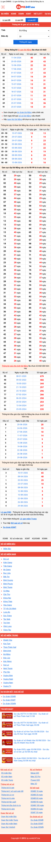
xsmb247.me (34, 838)
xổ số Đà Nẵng (25, 116)
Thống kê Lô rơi (7, 795)
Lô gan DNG (6, 512)
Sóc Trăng (7, 616)
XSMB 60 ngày (37, 798)
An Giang (7, 570)
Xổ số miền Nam (8, 554)
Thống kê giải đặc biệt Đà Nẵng (15, 366)
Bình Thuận (7, 587)
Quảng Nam (8, 683)
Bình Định (7, 651)
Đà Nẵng (6, 654)
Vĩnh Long (7, 626)
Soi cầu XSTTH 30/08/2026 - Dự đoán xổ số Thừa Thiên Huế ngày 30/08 (31, 724)
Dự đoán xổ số (36, 817)
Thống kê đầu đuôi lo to (11, 805)
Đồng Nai (7, 598)
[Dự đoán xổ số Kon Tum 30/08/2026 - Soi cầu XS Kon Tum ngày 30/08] (7, 733)
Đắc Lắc (6, 658)
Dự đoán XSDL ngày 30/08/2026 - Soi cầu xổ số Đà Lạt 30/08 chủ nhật (31, 750)
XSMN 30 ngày (37, 809)
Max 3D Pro (35, 776)
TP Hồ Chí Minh (9, 608)
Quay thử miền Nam (9, 824)
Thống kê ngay (25, 42)
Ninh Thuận (7, 668)
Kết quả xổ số (17, 523)
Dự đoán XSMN (9, 703)
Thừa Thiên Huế (9, 647)
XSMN (21, 14)
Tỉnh (3, 30)
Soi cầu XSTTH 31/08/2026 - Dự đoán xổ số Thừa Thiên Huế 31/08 (31, 715)
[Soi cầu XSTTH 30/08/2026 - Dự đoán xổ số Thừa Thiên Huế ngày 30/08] (7, 725)
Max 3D (34, 784)
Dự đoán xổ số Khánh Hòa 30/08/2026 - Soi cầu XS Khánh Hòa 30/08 (32, 741)
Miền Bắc (7, 549)
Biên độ (4, 36)
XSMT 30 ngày (37, 812)
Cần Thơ (6, 594)
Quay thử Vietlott (8, 827)
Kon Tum (6, 644)
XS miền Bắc (6, 773)
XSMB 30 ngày (37, 795)
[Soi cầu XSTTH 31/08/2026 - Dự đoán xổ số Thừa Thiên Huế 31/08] (7, 716)
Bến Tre (6, 577)
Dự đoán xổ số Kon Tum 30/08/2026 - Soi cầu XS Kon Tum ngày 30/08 (31, 732)
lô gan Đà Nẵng (24, 50)
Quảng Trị (7, 686)
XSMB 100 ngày (37, 805)
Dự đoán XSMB (9, 696)
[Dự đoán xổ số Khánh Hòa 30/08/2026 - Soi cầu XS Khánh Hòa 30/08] (7, 742)
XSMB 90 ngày (37, 802)
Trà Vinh (6, 623)
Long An (6, 612)
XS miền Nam (6, 776)
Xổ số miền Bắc (8, 544)
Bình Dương (8, 580)
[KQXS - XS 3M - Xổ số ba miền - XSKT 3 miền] (25, 8)
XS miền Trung (7, 780)
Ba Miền (5, 14)
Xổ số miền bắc (16, 538)
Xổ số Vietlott (36, 770)
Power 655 (35, 780)
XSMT (28, 14)
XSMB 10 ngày (37, 791)
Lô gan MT (32, 20)
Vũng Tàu (7, 630)
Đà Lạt (6, 559)
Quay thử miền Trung (9, 820)
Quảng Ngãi (8, 679)
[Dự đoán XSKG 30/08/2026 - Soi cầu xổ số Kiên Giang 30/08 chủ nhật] (7, 760)
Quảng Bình (8, 675)
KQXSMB (36, 538)
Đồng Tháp (7, 601)
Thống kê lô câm (8, 809)
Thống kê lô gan (7, 788)
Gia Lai (6, 665)
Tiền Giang (7, 566)
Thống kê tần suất (8, 802)
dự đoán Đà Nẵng (24, 112)
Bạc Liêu (7, 573)
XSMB (13, 14)
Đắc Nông (7, 661)
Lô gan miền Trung (28, 519)
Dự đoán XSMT (9, 527)
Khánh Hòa (7, 640)
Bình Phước (8, 584)
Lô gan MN (19, 20)
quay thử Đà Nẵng (14, 119)
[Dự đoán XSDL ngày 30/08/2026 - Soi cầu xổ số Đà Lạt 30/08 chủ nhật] (7, 751)
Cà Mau (6, 591)
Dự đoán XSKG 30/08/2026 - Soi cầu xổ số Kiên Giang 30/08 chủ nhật (32, 759)
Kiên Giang (7, 562)
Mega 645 (35, 773)
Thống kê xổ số (7, 784)
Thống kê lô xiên (8, 798)
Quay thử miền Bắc (9, 816)
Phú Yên (6, 672)
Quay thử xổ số (7, 813)
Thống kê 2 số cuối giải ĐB (12, 791)
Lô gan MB (6, 20)
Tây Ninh (6, 619)
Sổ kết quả (34, 788)
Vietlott (38, 14)
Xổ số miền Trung (9, 635)
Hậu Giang (7, 605)
